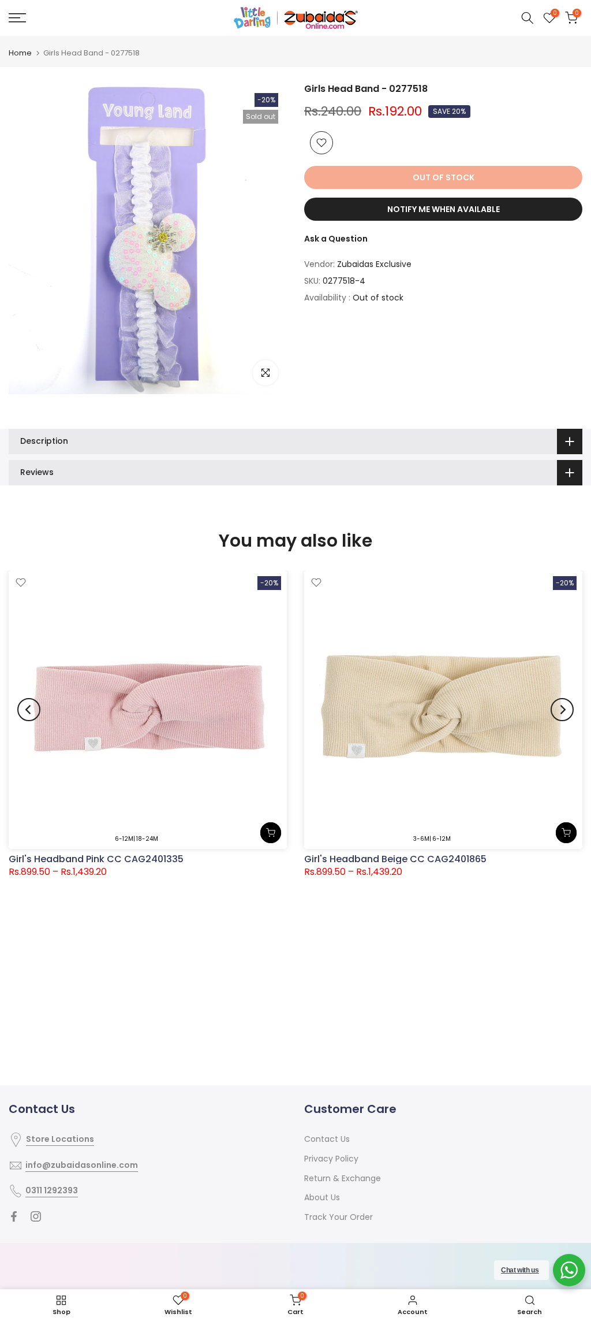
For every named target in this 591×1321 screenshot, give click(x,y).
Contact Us (327, 1139)
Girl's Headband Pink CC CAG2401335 (96, 859)
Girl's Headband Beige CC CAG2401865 (395, 859)
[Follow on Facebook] (14, 1216)
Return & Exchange (342, 1178)
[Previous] (28, 709)
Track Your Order (338, 1217)
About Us (322, 1197)
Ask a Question (336, 238)
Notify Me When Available (443, 209)
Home (20, 52)
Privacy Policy (331, 1158)
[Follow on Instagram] (36, 1216)
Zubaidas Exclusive (374, 264)
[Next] (562, 709)
